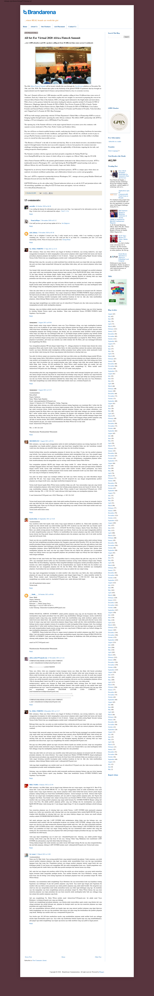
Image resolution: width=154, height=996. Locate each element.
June (109, 319)
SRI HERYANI (34, 441)
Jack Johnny (33, 232)
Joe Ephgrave (66, 223)
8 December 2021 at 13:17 (52, 711)
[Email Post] (40, 193)
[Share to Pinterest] (52, 193)
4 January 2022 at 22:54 (46, 785)
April (109, 324)
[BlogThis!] (46, 193)
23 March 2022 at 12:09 (43, 854)
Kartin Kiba (33, 519)
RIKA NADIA (33, 784)
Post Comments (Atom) (40, 960)
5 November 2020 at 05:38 (46, 233)
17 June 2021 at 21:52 (50, 249)
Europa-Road (66, 240)
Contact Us (72, 26)
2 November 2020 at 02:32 (48, 220)
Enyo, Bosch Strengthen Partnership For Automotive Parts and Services (124, 174)
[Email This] (44, 193)
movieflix (32, 206)
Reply (31, 214)
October (110, 339)
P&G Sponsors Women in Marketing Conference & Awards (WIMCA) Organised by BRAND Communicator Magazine (118, 217)
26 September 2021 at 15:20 (46, 519)
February (110, 329)
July (109, 316)
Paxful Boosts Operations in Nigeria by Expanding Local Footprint (124, 257)
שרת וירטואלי (65, 211)
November (111, 336)
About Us (34, 26)
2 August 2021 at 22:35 (45, 390)
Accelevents (79, 86)
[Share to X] (48, 193)
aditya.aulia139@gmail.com (38, 658)
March (110, 326)
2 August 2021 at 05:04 (45, 322)
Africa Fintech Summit (38, 86)
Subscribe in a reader (115, 141)
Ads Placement (59, 26)
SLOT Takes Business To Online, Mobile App (123, 238)
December (111, 334)
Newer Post (28, 957)
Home (25, 26)
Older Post (98, 957)
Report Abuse (113, 775)
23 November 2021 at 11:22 (56, 658)
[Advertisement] (119, 72)
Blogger (101, 972)
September (111, 341)
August (110, 314)
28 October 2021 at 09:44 (45, 594)
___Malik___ (33, 594)
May (109, 321)
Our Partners (46, 26)
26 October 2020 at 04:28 (43, 206)
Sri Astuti (32, 854)
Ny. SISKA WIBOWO (36, 249)
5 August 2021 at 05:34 (46, 441)
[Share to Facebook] (50, 193)
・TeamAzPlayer (34, 220)
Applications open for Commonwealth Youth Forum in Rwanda (124, 194)
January (110, 331)
